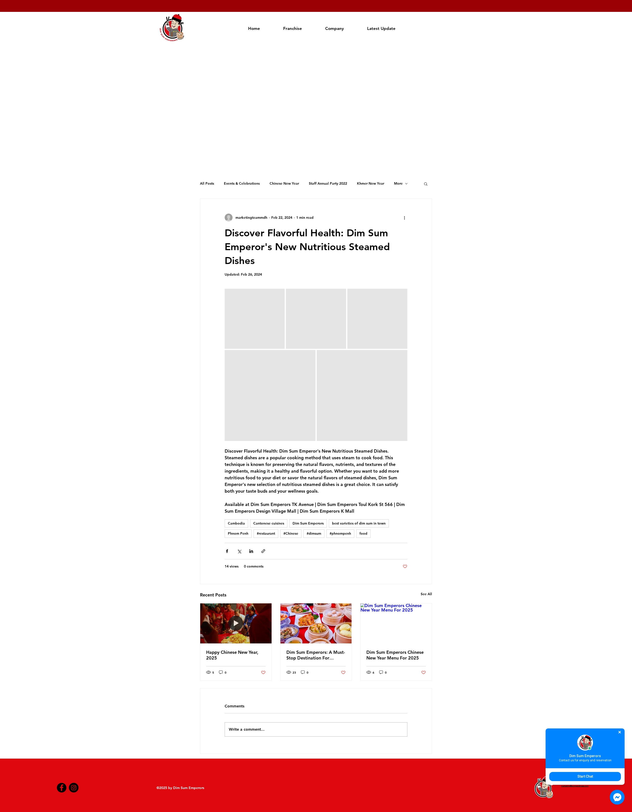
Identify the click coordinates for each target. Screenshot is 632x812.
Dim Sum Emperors (308, 523)
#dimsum (314, 533)
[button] (425, 184)
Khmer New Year (370, 183)
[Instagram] (74, 787)
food (363, 533)
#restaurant (266, 533)
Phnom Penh (238, 533)
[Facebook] (61, 787)
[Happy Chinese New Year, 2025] (236, 623)
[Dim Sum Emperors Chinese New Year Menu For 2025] (396, 623)
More (398, 183)
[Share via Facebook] (227, 551)
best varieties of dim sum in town (359, 523)
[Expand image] (255, 319)
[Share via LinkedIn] (251, 551)
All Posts (207, 183)
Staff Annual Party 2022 (328, 183)
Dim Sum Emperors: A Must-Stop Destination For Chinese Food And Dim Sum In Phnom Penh (315, 655)
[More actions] (404, 217)
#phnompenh (340, 533)
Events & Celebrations (242, 183)
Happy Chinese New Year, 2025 (232, 655)
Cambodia (236, 523)
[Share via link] (263, 551)
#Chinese (290, 533)
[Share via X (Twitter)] (239, 551)
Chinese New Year (284, 183)
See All (426, 594)
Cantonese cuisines (268, 523)
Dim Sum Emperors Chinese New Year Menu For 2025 (395, 655)
